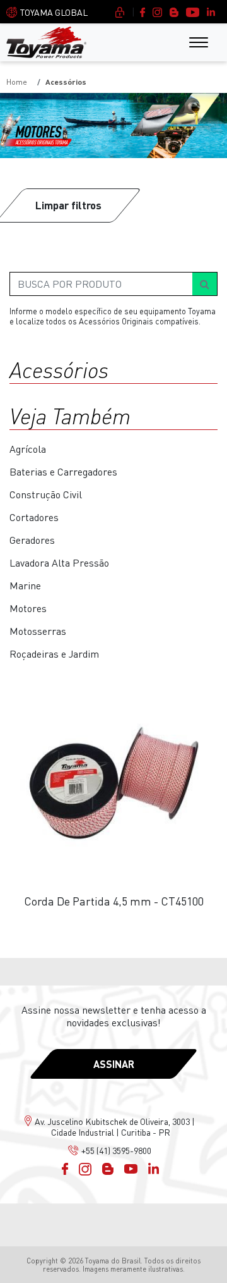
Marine (25, 585)
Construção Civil (45, 494)
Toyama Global (54, 12)
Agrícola (27, 449)
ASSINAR (113, 1064)
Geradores (32, 540)
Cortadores (34, 517)
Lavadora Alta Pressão (59, 562)
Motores (28, 608)
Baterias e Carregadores (63, 471)
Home (16, 82)
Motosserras (37, 631)
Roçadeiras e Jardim (54, 654)
